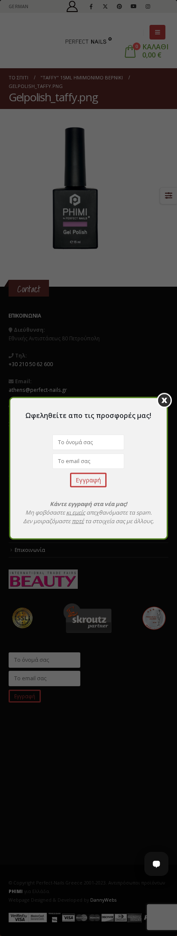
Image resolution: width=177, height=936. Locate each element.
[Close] (164, 400)
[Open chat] (156, 864)
